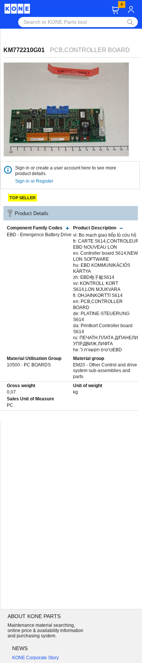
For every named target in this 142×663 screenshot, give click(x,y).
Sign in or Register (35, 181)
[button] (115, 10)
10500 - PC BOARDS (29, 365)
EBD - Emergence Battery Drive (39, 234)
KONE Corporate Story (35, 657)
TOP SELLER (22, 197)
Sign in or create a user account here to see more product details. (65, 170)
